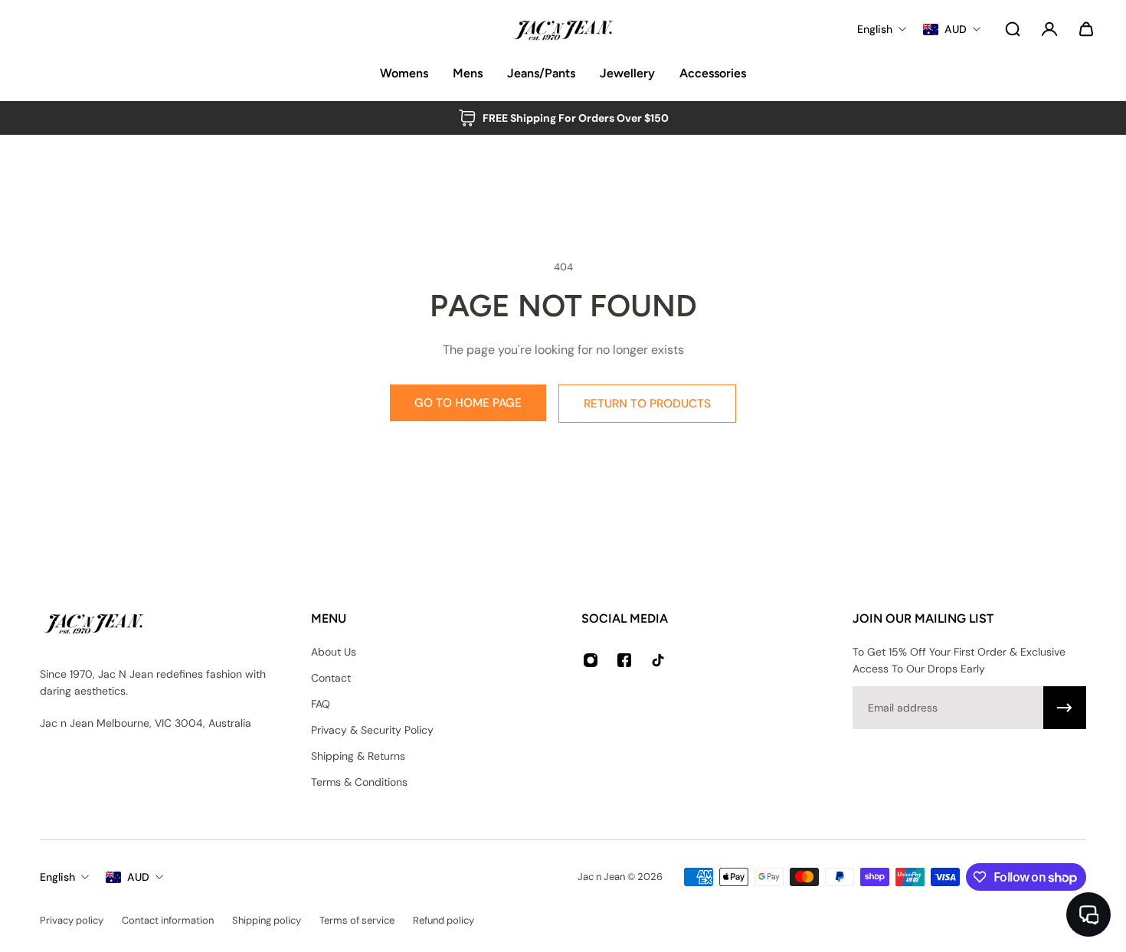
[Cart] (1086, 29)
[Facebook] (624, 660)
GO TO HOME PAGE (468, 403)
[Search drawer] (1012, 29)
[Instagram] (590, 660)
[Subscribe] (1064, 707)
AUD (138, 877)
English (57, 877)
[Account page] (1049, 29)
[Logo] (563, 29)
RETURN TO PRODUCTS (647, 403)
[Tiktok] (658, 660)
